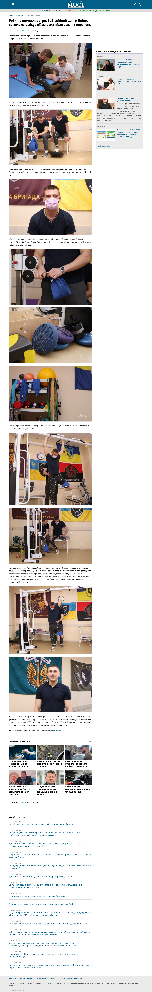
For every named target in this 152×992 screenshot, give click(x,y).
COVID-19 (71, 10)
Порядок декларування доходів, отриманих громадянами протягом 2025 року (129, 63)
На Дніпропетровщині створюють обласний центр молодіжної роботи (41, 824)
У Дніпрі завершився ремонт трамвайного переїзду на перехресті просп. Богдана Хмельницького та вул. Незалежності (46, 845)
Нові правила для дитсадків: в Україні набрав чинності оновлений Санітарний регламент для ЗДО (129, 133)
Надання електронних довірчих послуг (126, 99)
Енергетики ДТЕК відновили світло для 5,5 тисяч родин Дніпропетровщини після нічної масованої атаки (50, 856)
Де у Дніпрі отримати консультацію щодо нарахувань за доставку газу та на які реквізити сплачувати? (50, 867)
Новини (58, 10)
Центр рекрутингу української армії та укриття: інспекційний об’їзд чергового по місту (49, 923)
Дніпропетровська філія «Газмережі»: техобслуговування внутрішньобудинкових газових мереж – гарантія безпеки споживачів (50, 966)
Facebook (58, 730)
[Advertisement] (115, 30)
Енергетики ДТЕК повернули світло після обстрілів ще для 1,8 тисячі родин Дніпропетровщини (44, 955)
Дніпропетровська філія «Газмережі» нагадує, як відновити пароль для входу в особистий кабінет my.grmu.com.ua (45, 886)
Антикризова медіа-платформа (95, 10)
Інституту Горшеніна (74, 978)
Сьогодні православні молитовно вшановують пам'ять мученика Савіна (42, 904)
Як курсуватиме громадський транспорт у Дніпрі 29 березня (37, 895)
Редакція (12, 978)
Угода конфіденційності (46, 978)
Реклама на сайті (26, 978)
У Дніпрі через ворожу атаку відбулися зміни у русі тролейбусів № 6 (40, 876)
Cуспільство (20, 16)
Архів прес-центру (104, 146)
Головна (46, 10)
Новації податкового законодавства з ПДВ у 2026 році (129, 81)
